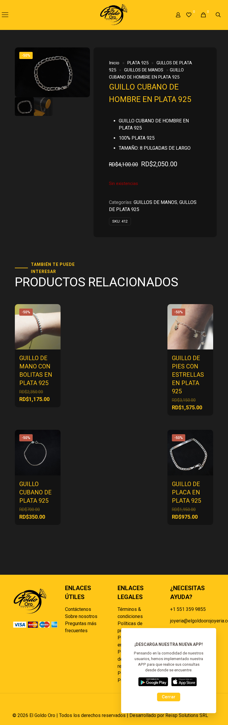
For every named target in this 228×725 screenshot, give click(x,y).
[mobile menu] (5, 15)
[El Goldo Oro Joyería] (114, 15)
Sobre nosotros (81, 616)
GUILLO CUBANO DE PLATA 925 (35, 492)
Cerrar (168, 697)
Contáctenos (78, 609)
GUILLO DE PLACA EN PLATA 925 (186, 492)
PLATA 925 (137, 63)
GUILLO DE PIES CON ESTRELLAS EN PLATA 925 (188, 374)
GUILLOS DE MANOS (143, 70)
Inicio (114, 63)
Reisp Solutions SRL (186, 715)
